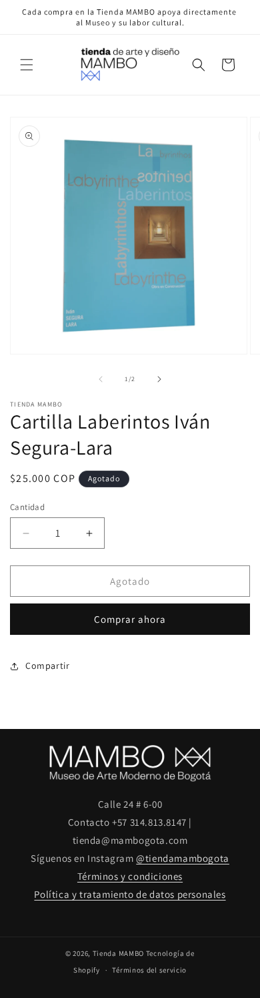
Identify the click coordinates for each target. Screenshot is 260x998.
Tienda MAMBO (118, 953)
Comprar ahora (130, 619)
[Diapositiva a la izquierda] (100, 379)
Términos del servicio (149, 970)
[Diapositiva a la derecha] (159, 379)
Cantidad (27, 507)
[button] (26, 64)
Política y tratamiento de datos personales (129, 894)
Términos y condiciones (130, 876)
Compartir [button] (47, 666)
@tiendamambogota (182, 858)
